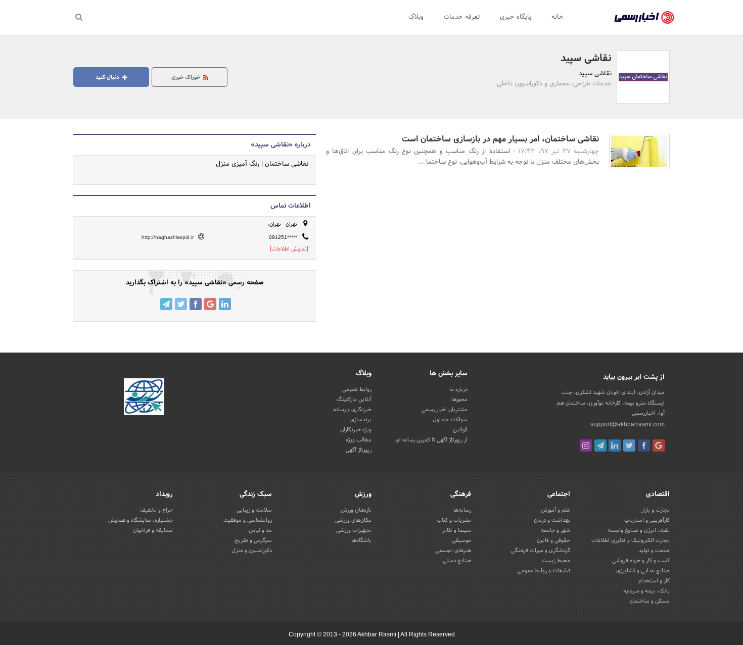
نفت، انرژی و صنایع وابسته (639, 530)
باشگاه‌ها (361, 540)
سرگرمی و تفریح (253, 540)
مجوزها (459, 399)
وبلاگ (416, 17)
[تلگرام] (600, 445)
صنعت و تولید (654, 550)
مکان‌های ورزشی (353, 520)
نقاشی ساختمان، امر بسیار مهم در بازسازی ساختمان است (500, 139)
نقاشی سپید (586, 58)
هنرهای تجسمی (453, 550)
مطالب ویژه (359, 439)
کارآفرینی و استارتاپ (647, 520)
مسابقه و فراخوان (153, 530)
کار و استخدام (654, 580)
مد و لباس (260, 530)
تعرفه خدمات (462, 17)
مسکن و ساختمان (650, 601)
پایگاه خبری (515, 17)
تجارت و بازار (655, 510)
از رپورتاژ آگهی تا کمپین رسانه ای (431, 439)
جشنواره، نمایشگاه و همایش (140, 520)
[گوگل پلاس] (659, 445)
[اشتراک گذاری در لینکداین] (225, 304)
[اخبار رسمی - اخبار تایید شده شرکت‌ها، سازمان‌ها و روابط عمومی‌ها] (644, 17)
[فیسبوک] (644, 445)
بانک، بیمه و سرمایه (646, 591)
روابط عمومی (357, 389)
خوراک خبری (186, 77)
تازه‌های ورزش (356, 510)
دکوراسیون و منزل (251, 550)
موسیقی (461, 540)
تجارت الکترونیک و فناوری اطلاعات (630, 540)
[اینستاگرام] (586, 445)
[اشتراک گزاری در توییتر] (181, 304)
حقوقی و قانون (553, 540)
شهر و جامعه (555, 530)
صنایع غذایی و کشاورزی (643, 570)
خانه (557, 17)
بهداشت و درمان (552, 520)
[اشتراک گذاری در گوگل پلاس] (210, 304)
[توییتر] (629, 445)
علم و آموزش (555, 510)
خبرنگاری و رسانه (352, 409)
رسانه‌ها (462, 510)
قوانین (460, 429)
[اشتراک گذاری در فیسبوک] (196, 304)
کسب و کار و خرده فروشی (641, 560)
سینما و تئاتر (456, 530)
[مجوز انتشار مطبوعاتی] (144, 398)
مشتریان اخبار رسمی (445, 409)
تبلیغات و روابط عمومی (544, 570)
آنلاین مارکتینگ (354, 399)
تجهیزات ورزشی (354, 530)
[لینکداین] (615, 445)
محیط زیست (556, 560)
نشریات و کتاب (454, 520)
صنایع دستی (457, 560)
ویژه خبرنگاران (356, 429)
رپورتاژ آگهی (359, 450)
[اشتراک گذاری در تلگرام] (166, 304)
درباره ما (458, 389)
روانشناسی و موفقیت (247, 520)
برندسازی (361, 419)
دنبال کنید (108, 77)
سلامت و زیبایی (254, 510)
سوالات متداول (450, 419)
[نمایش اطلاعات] (289, 249)
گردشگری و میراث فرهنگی (540, 550)
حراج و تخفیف (156, 510)
